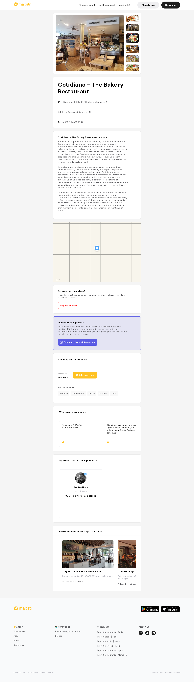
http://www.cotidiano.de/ (75, 112)
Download (170, 5)
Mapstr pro (148, 5)
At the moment (107, 5)
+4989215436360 (71, 122)
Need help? (124, 5)
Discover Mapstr (87, 5)
